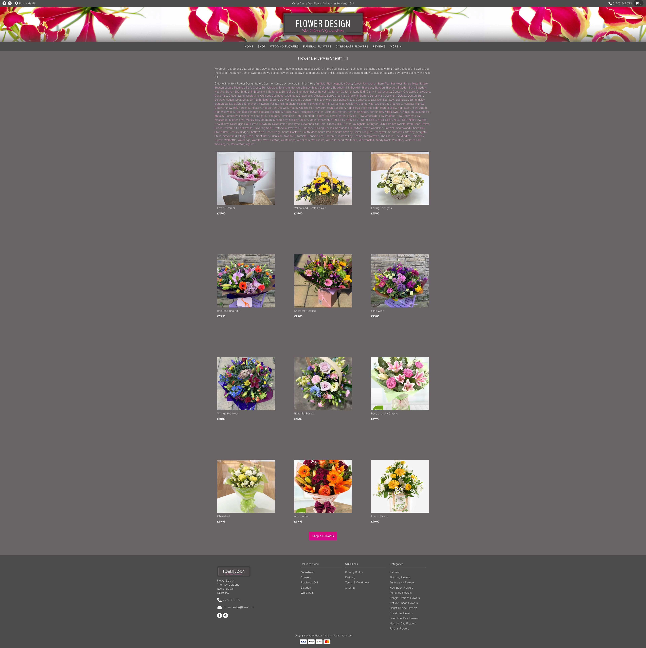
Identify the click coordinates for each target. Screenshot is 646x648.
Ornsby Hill (334, 124)
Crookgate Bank (323, 95)
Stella (218, 136)
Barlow (423, 83)
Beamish (239, 87)
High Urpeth (419, 107)
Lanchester (246, 115)
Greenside (396, 103)
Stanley (410, 132)
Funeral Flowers (317, 46)
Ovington (372, 124)
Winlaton (397, 140)
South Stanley (343, 132)
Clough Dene (237, 95)
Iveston (319, 111)
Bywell (322, 91)
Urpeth (218, 140)
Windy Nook (383, 140)
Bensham (284, 87)
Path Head (413, 124)
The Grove (387, 136)
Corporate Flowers (352, 46)
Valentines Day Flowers (404, 618)
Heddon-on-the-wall (275, 107)
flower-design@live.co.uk (238, 607)
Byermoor (303, 91)
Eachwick (325, 99)
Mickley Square (298, 119)
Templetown (371, 136)
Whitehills (351, 140)
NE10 (334, 119)
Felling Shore (288, 103)
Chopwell (409, 91)
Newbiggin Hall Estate (244, 124)
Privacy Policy (354, 572)
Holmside (276, 111)
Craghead (291, 95)
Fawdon (264, 103)
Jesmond (330, 111)
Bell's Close (253, 87)
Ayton (372, 83)
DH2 (238, 99)
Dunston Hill (310, 99)
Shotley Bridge (239, 132)
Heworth (320, 107)
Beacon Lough (223, 87)
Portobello (280, 128)
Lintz (298, 115)
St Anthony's (396, 132)
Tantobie (330, 136)
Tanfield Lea (316, 136)
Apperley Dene (343, 83)
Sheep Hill (417, 128)
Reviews (379, 46)
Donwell (285, 99)
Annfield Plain (324, 83)
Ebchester (402, 99)
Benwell (296, 87)
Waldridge (244, 140)
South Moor (309, 132)
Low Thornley (405, 115)
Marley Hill (252, 119)
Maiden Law (236, 119)
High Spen (404, 107)
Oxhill (383, 124)
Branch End (232, 91)
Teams (358, 136)
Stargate (421, 132)
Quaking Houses (324, 128)
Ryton (357, 128)
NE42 (388, 119)
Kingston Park (411, 111)
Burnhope (274, 91)
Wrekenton (237, 144)
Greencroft (381, 103)
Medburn (266, 119)
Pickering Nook (263, 128)
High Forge (353, 107)
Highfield (241, 111)
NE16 (349, 119)
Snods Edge (273, 132)
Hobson (264, 111)
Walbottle (230, 140)
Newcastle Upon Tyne (286, 124)
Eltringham (250, 103)
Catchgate (384, 91)
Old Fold (320, 124)
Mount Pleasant (319, 119)
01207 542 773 (622, 3)
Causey (397, 91)
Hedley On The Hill (301, 107)
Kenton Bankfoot (358, 111)
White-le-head (335, 140)
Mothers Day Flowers (403, 623)
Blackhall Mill (341, 87)
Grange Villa (365, 103)
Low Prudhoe (387, 115)
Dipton (274, 99)
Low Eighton (338, 115)
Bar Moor (396, 83)
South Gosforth (291, 132)
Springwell (380, 132)
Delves (402, 95)
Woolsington (222, 144)
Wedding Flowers (284, 46)
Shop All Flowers (323, 536)
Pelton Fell (230, 128)
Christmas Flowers (401, 613)
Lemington (287, 115)
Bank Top (383, 83)
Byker (313, 91)
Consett (265, 95)
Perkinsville (245, 128)
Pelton (218, 128)
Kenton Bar (376, 111)
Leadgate (260, 115)
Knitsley (219, 115)
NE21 (356, 119)
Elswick (238, 103)
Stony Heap (245, 136)
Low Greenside (368, 115)
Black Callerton (321, 87)
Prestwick (294, 128)
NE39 (364, 119)
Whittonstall (366, 140)
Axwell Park (361, 83)
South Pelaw (326, 132)
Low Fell (352, 115)
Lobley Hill (322, 115)
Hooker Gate (291, 111)
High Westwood (224, 111)
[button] (323, 565)
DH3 (245, 99)
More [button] (394, 46)
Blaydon (380, 87)
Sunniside (277, 136)
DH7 (252, 99)
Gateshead (338, 103)
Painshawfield (397, 124)
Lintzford (308, 115)
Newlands (307, 124)
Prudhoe (307, 128)
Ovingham (359, 124)
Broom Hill (260, 91)
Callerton (333, 91)
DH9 (265, 99)
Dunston (296, 99)
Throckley (418, 136)
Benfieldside (269, 87)
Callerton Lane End (353, 91)
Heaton (256, 107)
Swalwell (289, 136)
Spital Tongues (363, 132)
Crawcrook (305, 95)
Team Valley (344, 136)
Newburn (265, 124)
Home (249, 46)
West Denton (271, 140)
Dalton (364, 95)
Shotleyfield (256, 132)
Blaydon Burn (406, 87)
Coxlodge (277, 95)
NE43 (397, 119)
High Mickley (388, 107)
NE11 (341, 119)
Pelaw (425, 124)
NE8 (404, 119)
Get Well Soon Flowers (404, 603)
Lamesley (232, 115)
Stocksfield (230, 136)
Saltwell (389, 128)
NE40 (372, 119)
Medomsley (280, 119)
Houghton (307, 111)
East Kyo (376, 99)
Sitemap (350, 587)
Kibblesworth (393, 111)
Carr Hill (371, 91)
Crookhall (340, 95)
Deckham (390, 95)
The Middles (402, 136)
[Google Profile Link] (10, 3)
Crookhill (353, 95)
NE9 (411, 119)
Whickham (303, 140)
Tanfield (302, 136)
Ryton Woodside (373, 128)
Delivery (350, 577)
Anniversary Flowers (402, 582)
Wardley (257, 140)
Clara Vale (220, 95)
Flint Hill (324, 103)
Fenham (313, 103)
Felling (274, 103)
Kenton (342, 111)
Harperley (244, 107)
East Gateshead (359, 99)
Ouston (347, 124)
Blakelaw (367, 87)
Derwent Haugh (224, 99)
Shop (262, 46)
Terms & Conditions (357, 582)
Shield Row (221, 132)
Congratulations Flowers (405, 598)
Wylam (250, 144)
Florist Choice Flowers (403, 608)
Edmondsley (417, 99)
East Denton (340, 99)
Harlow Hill (230, 107)
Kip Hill (425, 111)
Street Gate (262, 136)
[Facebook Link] (4, 3)
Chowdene (423, 91)
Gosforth (351, 103)
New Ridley (221, 124)
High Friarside (370, 107)
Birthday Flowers (400, 577)
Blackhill (355, 87)
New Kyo (420, 119)
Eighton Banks (223, 103)
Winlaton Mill (413, 140)
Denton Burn (415, 95)
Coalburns (252, 95)
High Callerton (336, 107)
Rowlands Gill (343, 128)
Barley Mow (410, 83)
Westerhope (288, 140)
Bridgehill (247, 91)
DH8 (259, 99)
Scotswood (403, 128)
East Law (388, 99)
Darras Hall (376, 95)
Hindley (253, 111)
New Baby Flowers (401, 587)
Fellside (302, 103)
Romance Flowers (401, 592)
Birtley (307, 87)
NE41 (381, 119)
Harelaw (409, 103)
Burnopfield (288, 91)
